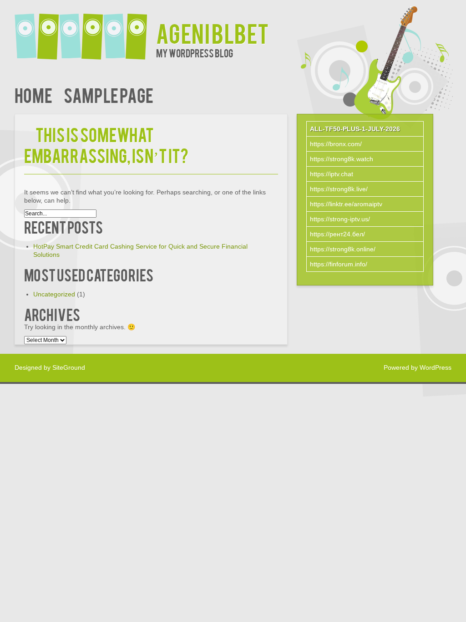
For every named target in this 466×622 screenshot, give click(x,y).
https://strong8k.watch (341, 159)
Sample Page (108, 94)
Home (33, 94)
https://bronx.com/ (336, 144)
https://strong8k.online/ (342, 249)
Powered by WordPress (417, 367)
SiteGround (68, 367)
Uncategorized (54, 294)
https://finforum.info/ (338, 264)
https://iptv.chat (331, 174)
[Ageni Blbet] (85, 30)
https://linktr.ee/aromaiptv (346, 204)
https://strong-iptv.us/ (340, 219)
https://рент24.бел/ (337, 234)
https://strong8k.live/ (339, 189)
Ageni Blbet (212, 32)
